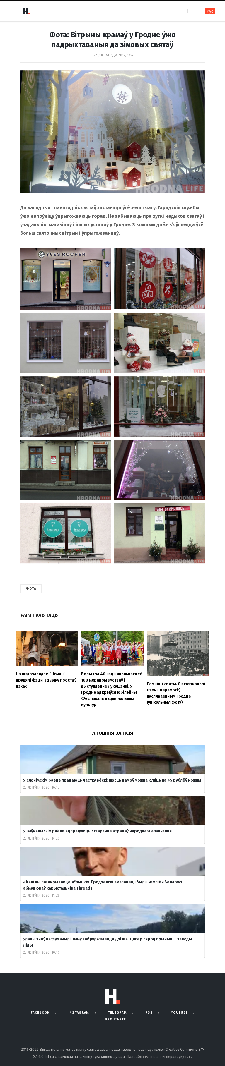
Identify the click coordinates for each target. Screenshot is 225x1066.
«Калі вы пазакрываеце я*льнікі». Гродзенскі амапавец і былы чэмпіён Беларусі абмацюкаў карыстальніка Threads (102, 885)
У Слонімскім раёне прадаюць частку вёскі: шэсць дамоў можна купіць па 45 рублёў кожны (112, 780)
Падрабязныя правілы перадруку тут (159, 1056)
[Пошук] (193, 11)
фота (31, 588)
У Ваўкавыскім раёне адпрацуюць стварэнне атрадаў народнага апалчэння (97, 831)
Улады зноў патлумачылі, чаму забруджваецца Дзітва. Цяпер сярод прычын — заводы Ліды (107, 942)
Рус (210, 11)
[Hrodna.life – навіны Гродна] (26, 11)
